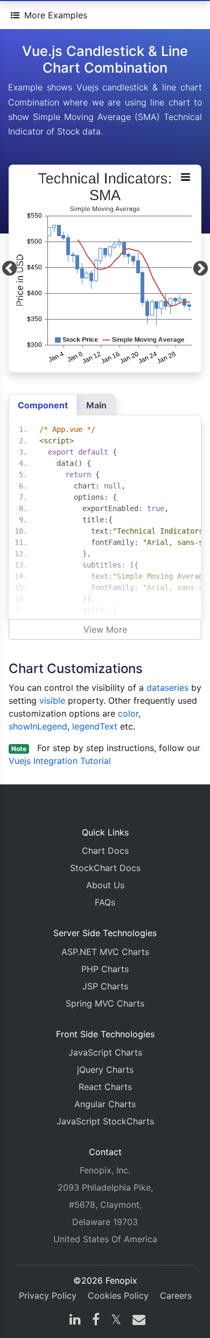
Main (96, 405)
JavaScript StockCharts (105, 1121)
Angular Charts (105, 1104)
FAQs (105, 902)
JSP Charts (105, 986)
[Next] (200, 269)
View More (105, 629)
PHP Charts (105, 969)
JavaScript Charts (105, 1052)
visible (52, 700)
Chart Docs (105, 850)
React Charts (105, 1086)
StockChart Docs (105, 867)
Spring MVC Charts (105, 1003)
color (128, 713)
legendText (94, 726)
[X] (116, 1320)
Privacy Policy (47, 1295)
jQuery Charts (105, 1069)
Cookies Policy (118, 1295)
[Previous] (9, 269)
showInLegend (38, 726)
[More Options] (185, 176)
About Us (105, 885)
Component (43, 405)
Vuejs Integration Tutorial (60, 760)
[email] (136, 1320)
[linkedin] (75, 1320)
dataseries (167, 687)
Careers (176, 1295)
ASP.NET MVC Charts (105, 951)
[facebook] (96, 1320)
